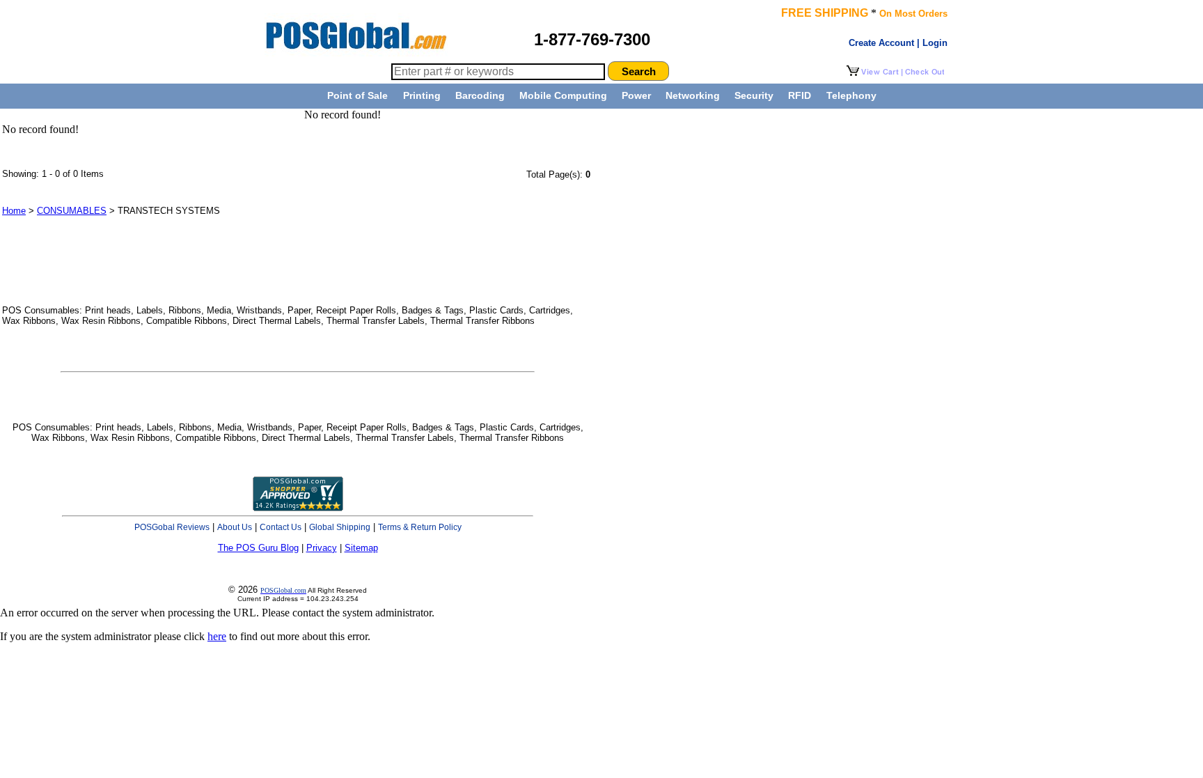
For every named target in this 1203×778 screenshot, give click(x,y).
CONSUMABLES (72, 210)
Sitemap (361, 548)
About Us (234, 527)
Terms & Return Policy (420, 527)
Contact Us (280, 527)
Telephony (851, 95)
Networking (693, 95)
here (216, 636)
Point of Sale (357, 95)
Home (14, 210)
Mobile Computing (563, 95)
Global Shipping (339, 527)
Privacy (321, 548)
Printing (422, 95)
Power (636, 95)
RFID (799, 95)
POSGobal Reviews (172, 527)
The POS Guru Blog (258, 548)
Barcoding (480, 95)
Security (753, 95)
